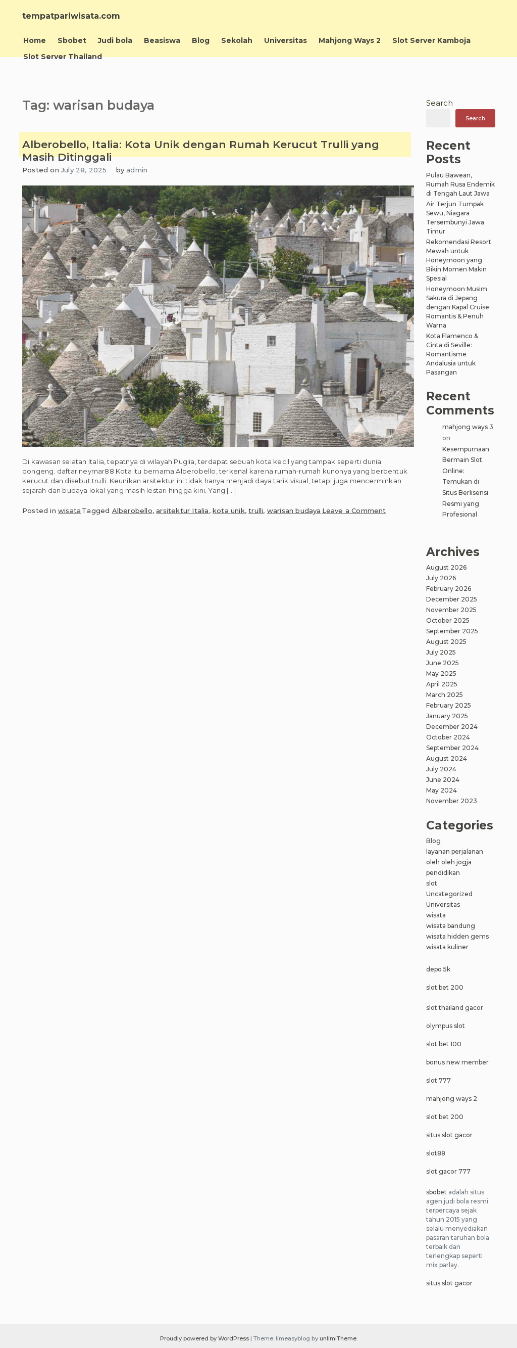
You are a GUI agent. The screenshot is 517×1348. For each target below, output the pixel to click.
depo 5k (438, 969)
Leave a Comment (354, 510)
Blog (201, 40)
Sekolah (236, 40)
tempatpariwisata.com (71, 16)
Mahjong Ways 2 (350, 40)
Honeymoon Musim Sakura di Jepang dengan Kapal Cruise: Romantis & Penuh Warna (458, 307)
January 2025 (447, 716)
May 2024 (441, 790)
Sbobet (72, 40)
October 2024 (448, 737)
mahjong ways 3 (467, 427)
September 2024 (452, 748)
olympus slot (445, 1026)
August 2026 (446, 567)
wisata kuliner (447, 947)
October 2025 (448, 620)
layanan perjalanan (454, 851)
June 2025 (442, 663)
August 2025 (446, 641)
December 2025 (451, 599)
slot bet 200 (444, 987)
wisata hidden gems (457, 936)
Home (34, 40)
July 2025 (441, 652)
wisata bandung (450, 925)
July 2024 (441, 769)
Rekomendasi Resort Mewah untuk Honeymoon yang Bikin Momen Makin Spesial (458, 260)
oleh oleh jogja (449, 862)
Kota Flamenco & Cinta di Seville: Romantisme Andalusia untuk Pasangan (452, 354)
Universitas (285, 40)
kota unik (229, 510)
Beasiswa (162, 40)
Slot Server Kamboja (431, 40)
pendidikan (443, 872)
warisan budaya (294, 510)
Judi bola (115, 40)
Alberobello (132, 510)
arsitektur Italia (182, 510)
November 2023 (451, 801)
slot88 (435, 1153)
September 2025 (452, 631)
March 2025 (444, 695)
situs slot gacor (449, 1135)
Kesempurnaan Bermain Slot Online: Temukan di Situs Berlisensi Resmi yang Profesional (465, 482)
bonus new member (457, 1062)
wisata (69, 510)
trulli (255, 510)
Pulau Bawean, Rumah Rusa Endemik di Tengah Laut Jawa (460, 184)
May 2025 (441, 673)
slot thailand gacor (454, 1007)
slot (431, 883)
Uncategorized (449, 894)
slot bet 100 (443, 1044)
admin (136, 170)
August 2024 (446, 758)
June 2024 (442, 779)
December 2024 (452, 726)
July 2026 (441, 578)
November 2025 (451, 610)
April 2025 (441, 684)
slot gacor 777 (448, 1171)
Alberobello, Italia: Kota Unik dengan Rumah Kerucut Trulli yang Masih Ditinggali (200, 150)
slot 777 (438, 1080)
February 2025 (448, 705)
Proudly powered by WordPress (205, 1338)
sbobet (436, 1192)
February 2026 (448, 588)
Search (439, 103)
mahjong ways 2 (451, 1098)
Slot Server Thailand (62, 56)
